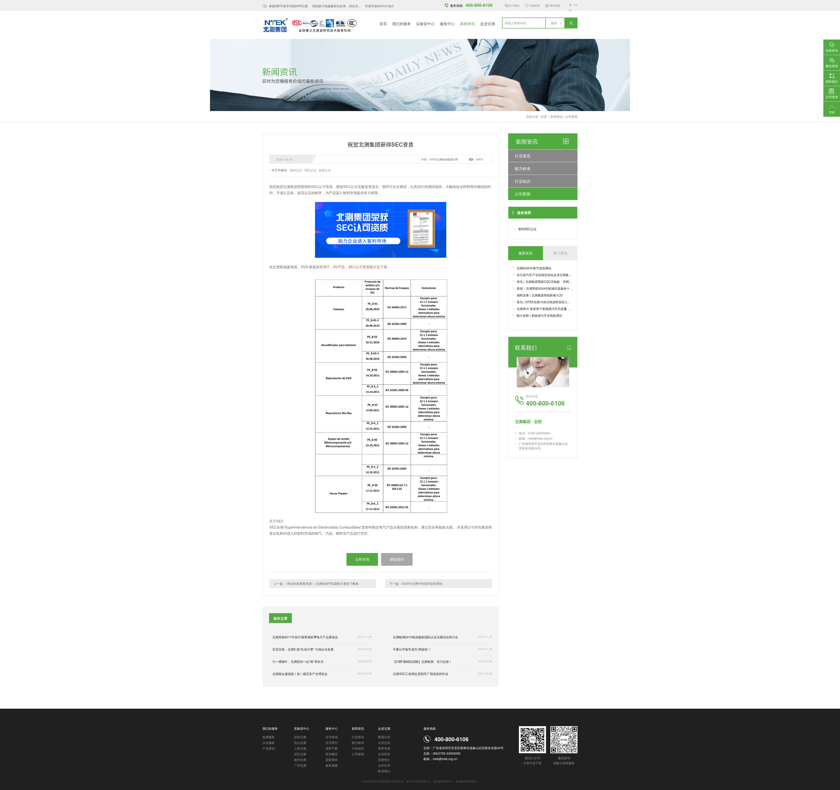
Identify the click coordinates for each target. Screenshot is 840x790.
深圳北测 (300, 737)
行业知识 (522, 181)
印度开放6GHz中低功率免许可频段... (380, 6)
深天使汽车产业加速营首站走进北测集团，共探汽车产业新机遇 (545, 275)
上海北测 (300, 748)
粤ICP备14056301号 (418, 781)
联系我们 (384, 771)
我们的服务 (401, 23)
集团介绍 (384, 737)
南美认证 (325, 170)
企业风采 (384, 754)
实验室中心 (425, 23)
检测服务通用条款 (466, 781)
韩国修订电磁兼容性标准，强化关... (326, 6)
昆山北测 (300, 742)
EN (576, 5)
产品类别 (268, 748)
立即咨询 (362, 559)
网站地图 (555, 5)
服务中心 (447, 23)
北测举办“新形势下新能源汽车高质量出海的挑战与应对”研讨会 (545, 308)
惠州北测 (300, 759)
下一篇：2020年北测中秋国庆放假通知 (415, 583)
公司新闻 (571, 116)
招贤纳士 (384, 759)
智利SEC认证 (527, 229)
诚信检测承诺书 (442, 781)
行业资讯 (522, 155)
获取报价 (332, 759)
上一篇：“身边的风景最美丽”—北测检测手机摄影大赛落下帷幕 (316, 583)
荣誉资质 (384, 748)
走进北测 (487, 23)
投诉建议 (332, 754)
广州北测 (300, 765)
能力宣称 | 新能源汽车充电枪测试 (539, 315)
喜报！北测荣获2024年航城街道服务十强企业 (545, 288)
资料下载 (332, 748)
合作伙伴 (384, 765)
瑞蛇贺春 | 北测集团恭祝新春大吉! (540, 295)
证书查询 (332, 737)
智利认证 (296, 170)
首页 (383, 23)
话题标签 (534, 5)
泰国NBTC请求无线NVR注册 (278, 6)
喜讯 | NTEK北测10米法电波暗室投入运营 (545, 302)
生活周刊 (332, 742)
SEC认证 (310, 170)
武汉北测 (300, 754)
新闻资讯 (467, 23)
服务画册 (332, 765)
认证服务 (268, 742)
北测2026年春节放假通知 (534, 268)
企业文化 (384, 742)
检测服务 (268, 737)
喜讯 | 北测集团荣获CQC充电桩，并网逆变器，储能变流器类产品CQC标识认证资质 (545, 281)
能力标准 (522, 168)
